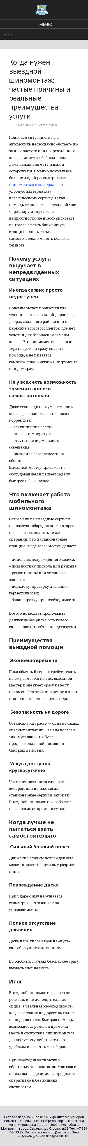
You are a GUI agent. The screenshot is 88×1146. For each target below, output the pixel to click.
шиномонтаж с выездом (31, 184)
